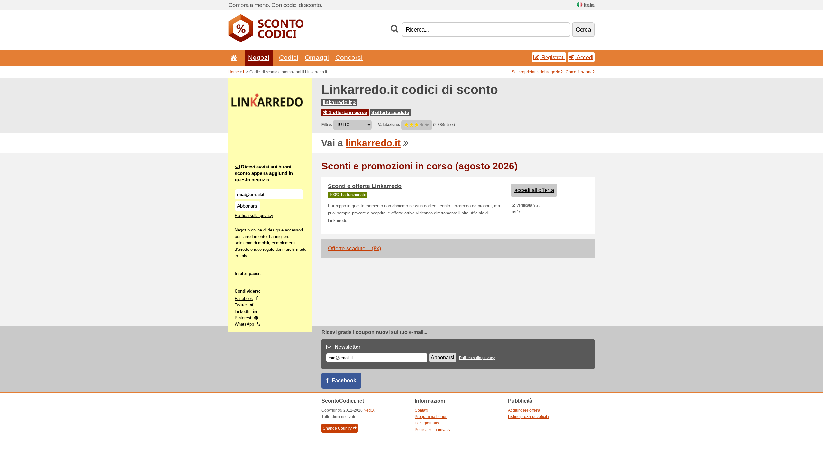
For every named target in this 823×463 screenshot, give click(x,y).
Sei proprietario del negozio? (537, 72)
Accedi (584, 57)
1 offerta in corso (347, 112)
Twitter (241, 305)
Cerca (583, 29)
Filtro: (326, 125)
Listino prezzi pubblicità (528, 416)
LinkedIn (242, 311)
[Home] (232, 57)
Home (233, 72)
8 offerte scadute (390, 112)
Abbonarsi (247, 206)
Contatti (421, 410)
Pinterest (243, 317)
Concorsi (349, 57)
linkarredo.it (337, 102)
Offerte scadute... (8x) (354, 248)
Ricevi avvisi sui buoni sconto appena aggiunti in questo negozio (264, 173)
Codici (288, 57)
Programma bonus (431, 416)
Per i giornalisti (428, 423)
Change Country (337, 428)
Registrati (552, 57)
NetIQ (369, 410)
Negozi (258, 57)
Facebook (244, 298)
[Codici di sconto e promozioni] (265, 41)
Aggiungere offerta (524, 410)
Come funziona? (580, 72)
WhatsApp (244, 324)
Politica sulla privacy (254, 215)
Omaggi (317, 57)
